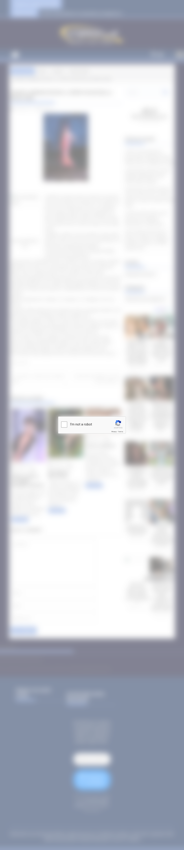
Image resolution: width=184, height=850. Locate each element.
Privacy (114, 432)
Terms (120, 432)
